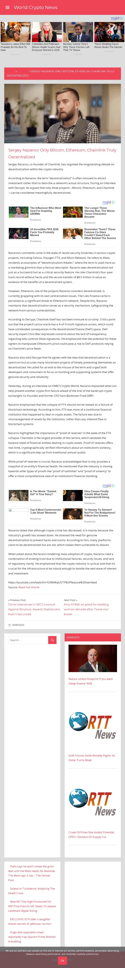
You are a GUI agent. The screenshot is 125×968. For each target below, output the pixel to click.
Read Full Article (28, 587)
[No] (121, 957)
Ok (62, 960)
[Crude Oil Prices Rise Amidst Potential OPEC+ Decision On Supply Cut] (93, 779)
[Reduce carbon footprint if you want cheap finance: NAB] (93, 647)
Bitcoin (22, 71)
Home (11, 71)
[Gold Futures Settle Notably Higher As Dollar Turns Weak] (93, 702)
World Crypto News (35, 7)
